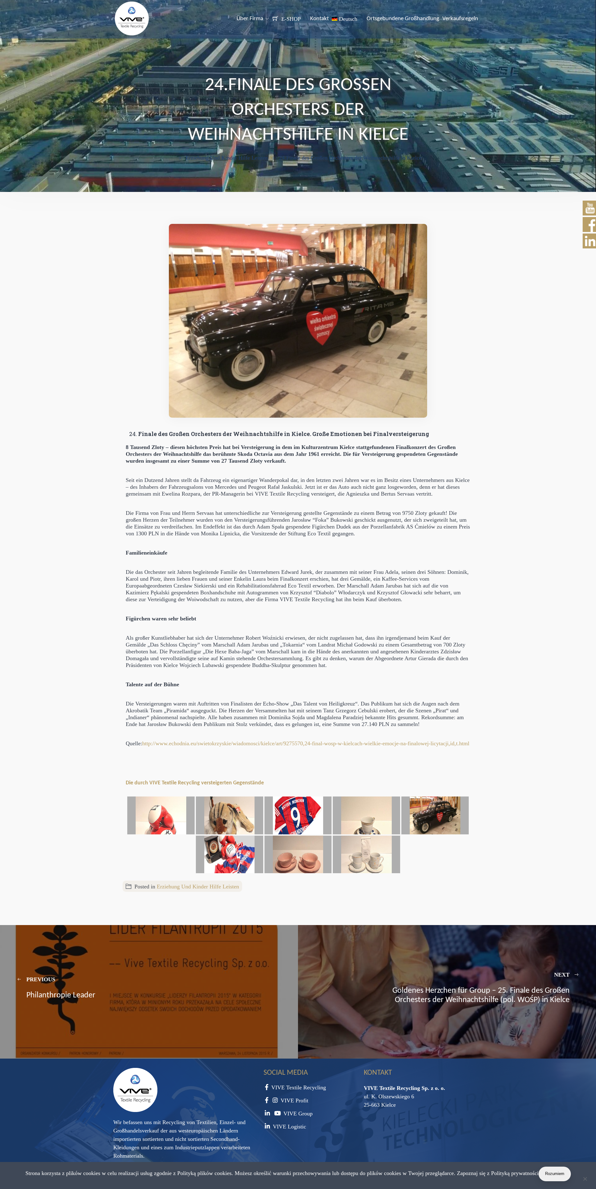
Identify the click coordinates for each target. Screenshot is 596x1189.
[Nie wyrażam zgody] (584, 1180)
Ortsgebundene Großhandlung (403, 19)
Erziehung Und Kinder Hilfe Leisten (198, 886)
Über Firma (250, 19)
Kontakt (319, 19)
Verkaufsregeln (460, 19)
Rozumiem (554, 1173)
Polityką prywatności (515, 1173)
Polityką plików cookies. (205, 1173)
